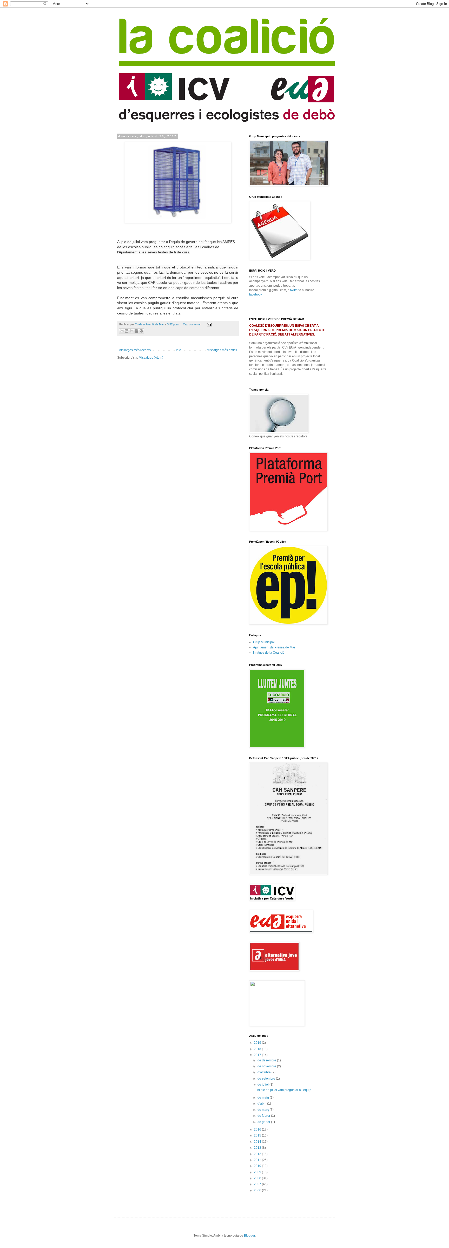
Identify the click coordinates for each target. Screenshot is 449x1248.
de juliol (263, 1084)
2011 (258, 1160)
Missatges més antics (222, 350)
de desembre (267, 1060)
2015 (258, 1135)
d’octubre (264, 1072)
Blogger (249, 1235)
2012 (258, 1154)
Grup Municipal (264, 642)
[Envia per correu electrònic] (121, 330)
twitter (294, 290)
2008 (258, 1178)
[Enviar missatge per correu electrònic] (209, 324)
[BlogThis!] (126, 330)
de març (263, 1110)
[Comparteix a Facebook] (136, 330)
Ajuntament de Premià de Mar (274, 647)
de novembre (267, 1066)
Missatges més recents (134, 350)
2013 (258, 1148)
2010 (258, 1166)
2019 (258, 1043)
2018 (258, 1049)
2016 (258, 1129)
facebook (255, 294)
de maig (263, 1097)
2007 (258, 1184)
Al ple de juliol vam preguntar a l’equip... (285, 1090)
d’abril (262, 1103)
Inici (179, 350)
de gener (264, 1122)
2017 (258, 1055)
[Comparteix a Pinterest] (141, 330)
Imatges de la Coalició (269, 652)
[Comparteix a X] (131, 330)
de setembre (266, 1078)
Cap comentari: (193, 324)
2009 (258, 1172)
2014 (258, 1142)
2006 (258, 1190)
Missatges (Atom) (151, 357)
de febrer (264, 1116)
